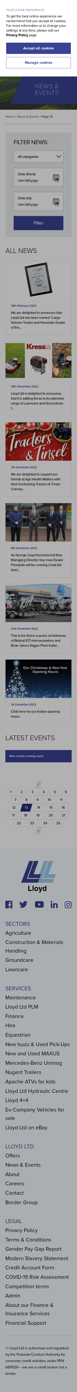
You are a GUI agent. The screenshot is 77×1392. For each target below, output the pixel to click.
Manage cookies (38, 62)
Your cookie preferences (25, 10)
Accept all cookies (38, 48)
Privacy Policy (17, 35)
